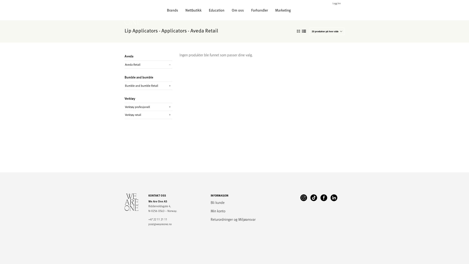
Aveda (129, 56)
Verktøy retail (133, 115)
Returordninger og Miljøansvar (233, 219)
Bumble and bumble (139, 77)
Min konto (218, 211)
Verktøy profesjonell (137, 107)
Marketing (283, 10)
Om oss (238, 10)
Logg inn (337, 3)
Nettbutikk (193, 10)
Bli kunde (218, 202)
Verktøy (130, 98)
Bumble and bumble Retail (141, 85)
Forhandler (259, 10)
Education (216, 10)
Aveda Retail (132, 64)
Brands (172, 10)
